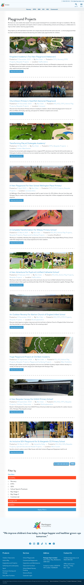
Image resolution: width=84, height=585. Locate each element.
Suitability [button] (12, 477)
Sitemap (79, 581)
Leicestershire (30, 190)
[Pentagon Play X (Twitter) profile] (46, 543)
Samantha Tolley (39, 444)
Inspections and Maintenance (31, 563)
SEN (39, 9)
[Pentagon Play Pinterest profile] (53, 543)
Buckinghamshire (38, 319)
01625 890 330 (66, 1)
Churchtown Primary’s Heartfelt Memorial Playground (33, 100)
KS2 (47, 9)
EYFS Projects (58, 188)
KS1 (43, 9)
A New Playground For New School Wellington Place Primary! (36, 185)
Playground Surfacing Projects (34, 235)
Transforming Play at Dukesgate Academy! (27, 143)
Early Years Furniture (9, 575)
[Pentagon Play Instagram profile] (34, 543)
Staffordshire (43, 62)
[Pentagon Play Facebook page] (30, 543)
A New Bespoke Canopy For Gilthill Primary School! (31, 399)
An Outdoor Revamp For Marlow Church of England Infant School (37, 314)
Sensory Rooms (27, 573)
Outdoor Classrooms (23, 404)
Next (72, 464)
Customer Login (27, 575)
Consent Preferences (71, 581)
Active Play (6, 560)
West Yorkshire (66, 362)
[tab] (42, 477)
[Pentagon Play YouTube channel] (50, 543)
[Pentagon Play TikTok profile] (42, 543)
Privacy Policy (63, 581)
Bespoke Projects (22, 62)
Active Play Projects (64, 232)
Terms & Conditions (54, 581)
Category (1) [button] (13, 500)
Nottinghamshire (47, 404)
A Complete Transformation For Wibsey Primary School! (33, 229)
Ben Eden (39, 59)
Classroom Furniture (29, 566)
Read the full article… (17, 71)
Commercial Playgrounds (30, 560)
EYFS (34, 9)
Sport (4, 568)
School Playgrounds (28, 558)
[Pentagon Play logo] (5, 5)
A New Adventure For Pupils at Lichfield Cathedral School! (34, 272)
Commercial (54, 9)
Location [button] (11, 504)
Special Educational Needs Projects (29, 446)
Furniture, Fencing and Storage (9, 572)
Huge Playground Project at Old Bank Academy (30, 356)
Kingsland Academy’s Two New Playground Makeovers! (33, 56)
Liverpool (41, 106)
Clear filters (11, 474)
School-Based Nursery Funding (29, 569)
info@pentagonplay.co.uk (78, 1)
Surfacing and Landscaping (10, 566)
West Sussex (55, 446)
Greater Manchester (23, 148)
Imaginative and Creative (10, 563)
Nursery (28, 9)
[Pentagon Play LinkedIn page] (38, 543)
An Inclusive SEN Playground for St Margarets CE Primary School (37, 441)
